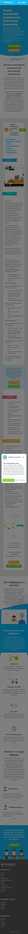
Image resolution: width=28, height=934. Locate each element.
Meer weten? (21, 474)
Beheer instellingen (20, 480)
